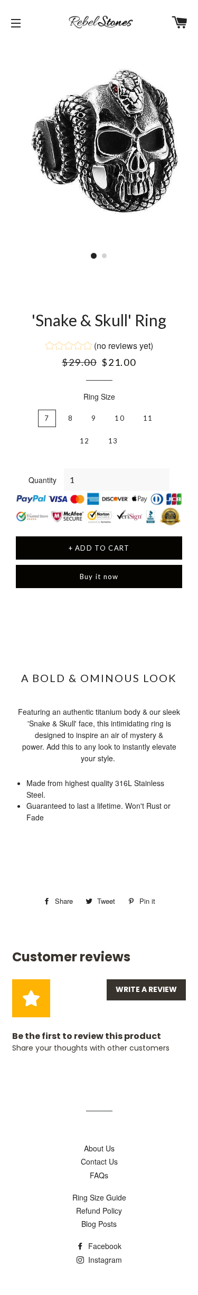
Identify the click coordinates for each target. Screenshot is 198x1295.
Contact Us (99, 1161)
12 (85, 441)
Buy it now (99, 576)
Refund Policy (99, 1210)
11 (148, 418)
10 (120, 418)
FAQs (99, 1175)
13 (113, 441)
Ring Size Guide (99, 1197)
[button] (99, 347)
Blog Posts (99, 1223)
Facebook (103, 1246)
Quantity (42, 480)
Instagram (104, 1259)
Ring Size (99, 396)
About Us (99, 1148)
